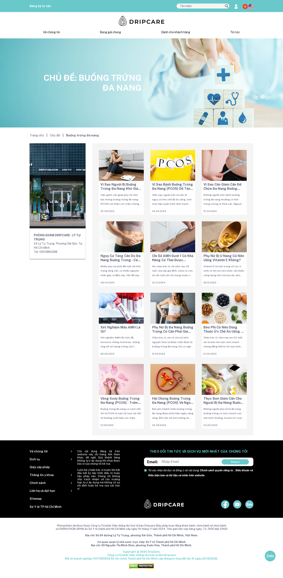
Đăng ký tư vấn (40, 6)
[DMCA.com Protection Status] (141, 565)
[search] (226, 6)
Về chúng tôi (51, 32)
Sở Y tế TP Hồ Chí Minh (46, 506)
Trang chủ (37, 135)
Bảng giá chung (110, 32)
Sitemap (36, 498)
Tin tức (235, 32)
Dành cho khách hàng (175, 32)
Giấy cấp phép (40, 467)
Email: (152, 462)
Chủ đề (55, 135)
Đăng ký (235, 461)
